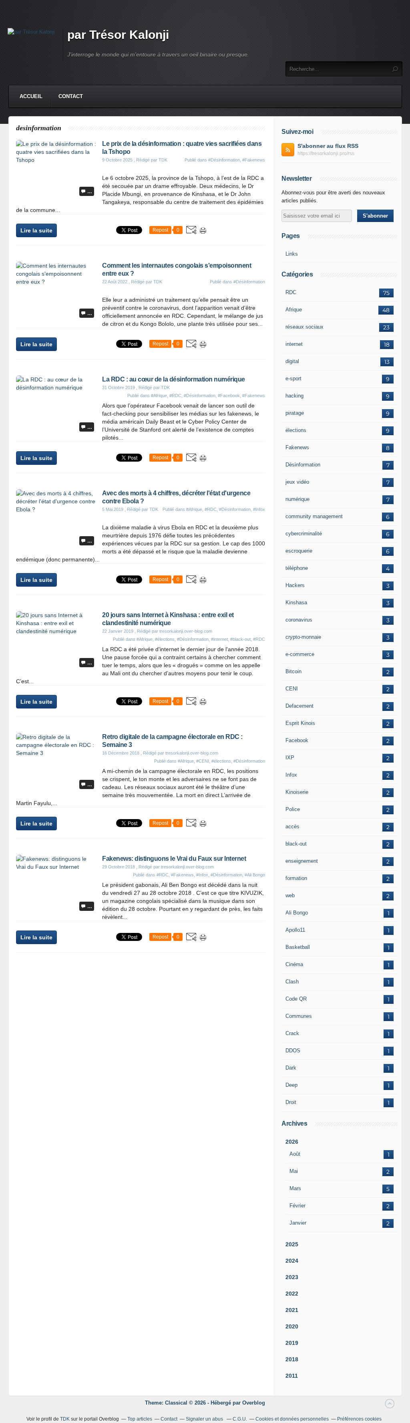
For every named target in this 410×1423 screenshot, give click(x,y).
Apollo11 (295, 930)
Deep (291, 1085)
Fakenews (297, 447)
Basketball (297, 947)
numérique (297, 499)
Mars (295, 1188)
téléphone (296, 568)
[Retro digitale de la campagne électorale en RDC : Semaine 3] (56, 753)
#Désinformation (224, 159)
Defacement (299, 706)
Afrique (293, 310)
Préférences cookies (359, 1419)
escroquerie (298, 551)
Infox (291, 775)
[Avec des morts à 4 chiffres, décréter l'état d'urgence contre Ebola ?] (56, 509)
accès (292, 827)
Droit (290, 1102)
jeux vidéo (297, 482)
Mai (293, 1171)
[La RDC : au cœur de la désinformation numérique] (56, 387)
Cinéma (294, 964)
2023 (291, 1277)
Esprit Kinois (300, 723)
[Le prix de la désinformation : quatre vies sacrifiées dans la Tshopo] (56, 160)
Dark (290, 1068)
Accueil (31, 96)
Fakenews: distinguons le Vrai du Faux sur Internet (174, 858)
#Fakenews (253, 159)
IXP (289, 758)
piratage (294, 413)
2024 (291, 1260)
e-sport (293, 378)
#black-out (240, 639)
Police (292, 809)
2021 (291, 1310)
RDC (290, 292)
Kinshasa (296, 602)
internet (294, 344)
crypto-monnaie (303, 637)
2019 (291, 1343)
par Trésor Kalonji (118, 34)
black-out (296, 844)
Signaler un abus (205, 1419)
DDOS (292, 1051)
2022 (291, 1293)
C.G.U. (240, 1419)
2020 (291, 1326)
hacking (294, 396)
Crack (292, 1033)
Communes (298, 1016)
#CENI (202, 761)
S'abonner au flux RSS (327, 146)
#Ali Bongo (255, 874)
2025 (291, 1244)
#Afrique (159, 395)
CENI (291, 689)
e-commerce (299, 654)
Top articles (139, 1419)
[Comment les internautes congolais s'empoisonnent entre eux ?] (56, 282)
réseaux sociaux (304, 327)
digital (292, 361)
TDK (65, 1419)
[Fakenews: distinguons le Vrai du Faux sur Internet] (56, 867)
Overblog (253, 1403)
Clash (292, 982)
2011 (291, 1376)
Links (291, 254)
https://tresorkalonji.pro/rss (325, 153)
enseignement (301, 861)
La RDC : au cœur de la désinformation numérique (173, 379)
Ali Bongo (296, 913)
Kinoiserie (296, 792)
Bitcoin (293, 671)
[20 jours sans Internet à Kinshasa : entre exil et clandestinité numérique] (56, 631)
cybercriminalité (303, 534)
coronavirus (298, 620)
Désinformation (302, 465)
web (290, 895)
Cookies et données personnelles (292, 1419)
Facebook (296, 740)
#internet (219, 639)
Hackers (295, 585)
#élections (165, 639)
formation (296, 878)
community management (314, 516)
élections (295, 430)
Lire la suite (36, 230)
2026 (291, 1141)
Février (297, 1206)
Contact (70, 96)
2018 (291, 1359)
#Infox (259, 509)
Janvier (297, 1223)
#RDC (175, 395)
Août (294, 1154)
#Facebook (229, 395)
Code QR (296, 999)
